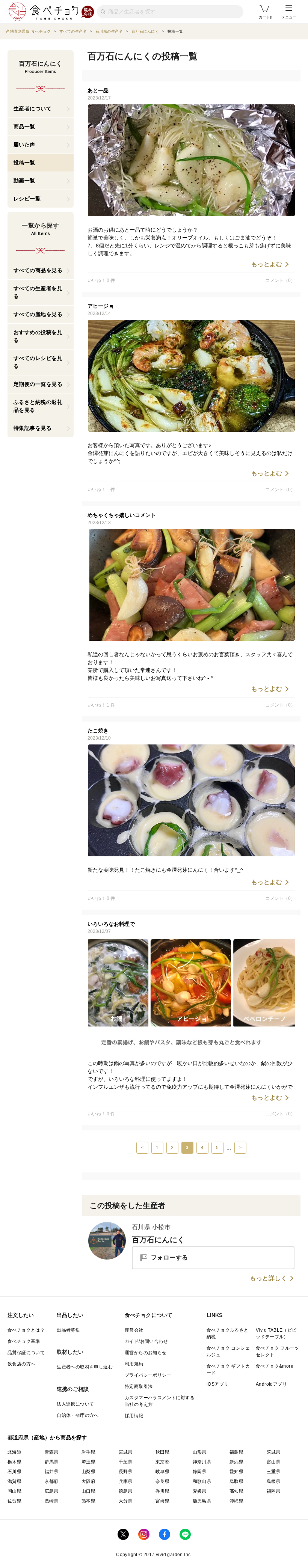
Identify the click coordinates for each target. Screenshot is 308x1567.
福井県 (52, 1471)
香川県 (162, 1491)
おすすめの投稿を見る (38, 336)
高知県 (236, 1491)
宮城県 (126, 1452)
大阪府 (88, 1481)
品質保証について (26, 1352)
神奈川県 (202, 1462)
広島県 (52, 1491)
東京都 (162, 1462)
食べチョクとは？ (26, 1330)
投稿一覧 (24, 163)
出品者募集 (68, 1330)
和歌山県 (202, 1481)
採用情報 (134, 1415)
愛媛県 (200, 1491)
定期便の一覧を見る (38, 384)
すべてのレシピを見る (38, 362)
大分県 (126, 1501)
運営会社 (134, 1330)
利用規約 (134, 1364)
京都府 (52, 1481)
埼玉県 (88, 1462)
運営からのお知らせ (146, 1352)
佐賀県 (14, 1501)
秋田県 (162, 1452)
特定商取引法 (138, 1386)
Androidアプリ (271, 1384)
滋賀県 (14, 1481)
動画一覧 (24, 181)
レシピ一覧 (27, 199)
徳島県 (126, 1491)
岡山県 (14, 1491)
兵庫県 (126, 1481)
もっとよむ (266, 264)
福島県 (236, 1452)
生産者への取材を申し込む (85, 1367)
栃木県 (14, 1462)
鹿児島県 (202, 1501)
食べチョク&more (274, 1366)
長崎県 (52, 1501)
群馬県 (52, 1462)
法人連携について (75, 1404)
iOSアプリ (217, 1384)
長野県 (126, 1471)
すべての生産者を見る (38, 292)
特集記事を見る (33, 428)
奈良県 (162, 1481)
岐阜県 (162, 1471)
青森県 (52, 1452)
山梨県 (88, 1471)
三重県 (274, 1471)
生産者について (33, 108)
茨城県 (274, 1452)
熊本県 (88, 1501)
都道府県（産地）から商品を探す (47, 1437)
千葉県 (126, 1462)
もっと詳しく (268, 1278)
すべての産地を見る (38, 314)
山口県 (88, 1491)
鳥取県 (236, 1481)
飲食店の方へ (21, 1364)
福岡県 (274, 1491)
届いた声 (24, 145)
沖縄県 (236, 1501)
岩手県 (88, 1452)
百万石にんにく (158, 1240)
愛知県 (236, 1471)
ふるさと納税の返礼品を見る (38, 406)
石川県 (14, 1471)
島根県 (274, 1481)
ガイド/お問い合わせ (146, 1341)
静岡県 (200, 1471)
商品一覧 (24, 127)
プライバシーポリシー (148, 1375)
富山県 (274, 1462)
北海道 (14, 1452)
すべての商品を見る (38, 270)
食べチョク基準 (24, 1341)
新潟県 (236, 1462)
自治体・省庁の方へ (78, 1415)
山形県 (200, 1452)
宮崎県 (162, 1501)
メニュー (288, 17)
